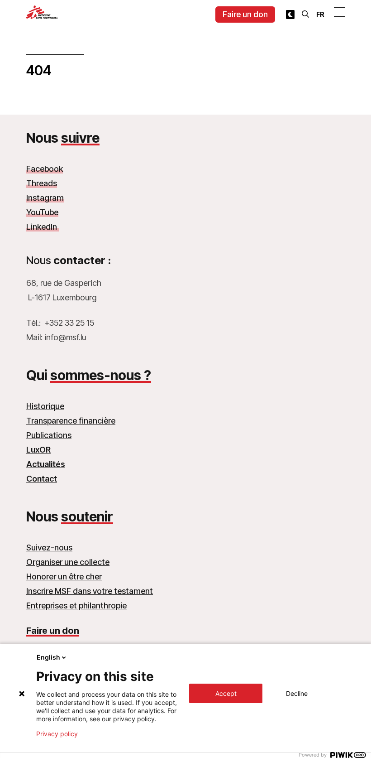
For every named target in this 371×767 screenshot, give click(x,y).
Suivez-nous (49, 547)
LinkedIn (42, 227)
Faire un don (245, 14)
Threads (41, 183)
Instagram (45, 198)
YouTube (42, 212)
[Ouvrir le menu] (339, 11)
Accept (226, 693)
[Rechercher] (305, 14)
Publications (48, 435)
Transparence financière (70, 420)
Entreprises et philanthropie (76, 605)
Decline (297, 693)
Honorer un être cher (64, 576)
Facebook (44, 169)
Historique (45, 406)
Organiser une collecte (67, 562)
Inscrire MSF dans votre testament (89, 591)
